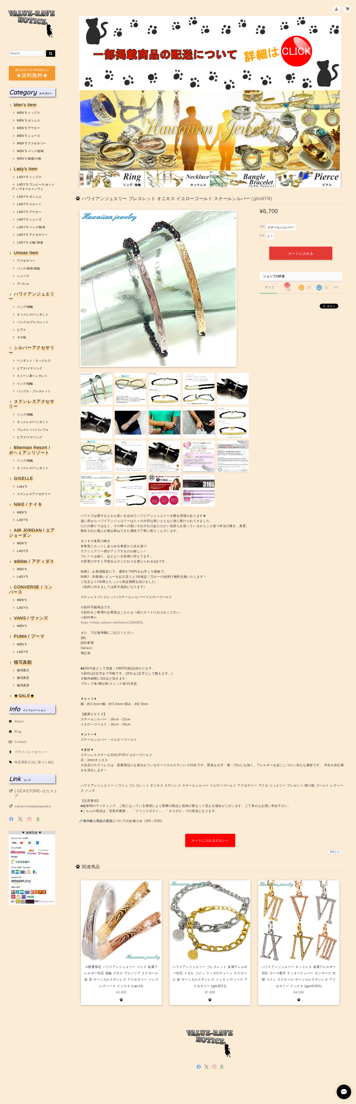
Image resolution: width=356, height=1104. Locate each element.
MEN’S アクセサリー (31, 143)
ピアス (21, 330)
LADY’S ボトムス (29, 196)
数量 (262, 235)
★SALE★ (24, 695)
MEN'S (22, 512)
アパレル (23, 283)
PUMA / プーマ (29, 636)
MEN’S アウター (28, 128)
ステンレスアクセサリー (31, 404)
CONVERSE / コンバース (31, 589)
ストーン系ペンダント (32, 376)
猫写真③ (23, 685)
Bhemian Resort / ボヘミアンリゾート (29, 450)
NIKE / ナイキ (28, 504)
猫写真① (23, 670)
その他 (21, 337)
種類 (262, 226)
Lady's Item (26, 169)
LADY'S (22, 520)
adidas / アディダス (34, 561)
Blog (18, 731)
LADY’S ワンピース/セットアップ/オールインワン (33, 187)
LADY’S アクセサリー (32, 234)
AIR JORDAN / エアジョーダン (32, 532)
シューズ (23, 276)
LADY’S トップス (29, 177)
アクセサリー (26, 260)
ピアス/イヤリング (29, 368)
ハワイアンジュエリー (31, 296)
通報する (335, 851)
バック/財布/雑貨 (28, 268)
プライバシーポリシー (31, 752)
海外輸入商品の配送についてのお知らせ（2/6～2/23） (123, 821)
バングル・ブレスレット (34, 391)
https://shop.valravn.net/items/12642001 (112, 622)
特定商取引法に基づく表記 (34, 762)
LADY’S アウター (29, 212)
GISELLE (23, 478)
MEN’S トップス (28, 112)
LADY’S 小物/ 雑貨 (30, 242)
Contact (21, 742)
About (19, 721)
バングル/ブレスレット (32, 322)
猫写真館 (23, 662)
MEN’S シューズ (28, 136)
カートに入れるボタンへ (210, 840)
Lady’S (22, 486)
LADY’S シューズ (29, 219)
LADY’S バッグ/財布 (31, 227)
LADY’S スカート (29, 204)
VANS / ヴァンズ (31, 618)
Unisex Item (26, 253)
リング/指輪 (25, 306)
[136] (287, 283)
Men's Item (25, 105)
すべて (270, 287)
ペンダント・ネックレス (34, 360)
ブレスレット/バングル (32, 429)
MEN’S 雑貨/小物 (29, 158)
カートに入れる (300, 253)
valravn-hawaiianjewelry (33, 806)
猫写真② (23, 678)
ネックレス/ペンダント (32, 314)
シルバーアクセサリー (31, 350)
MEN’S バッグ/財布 (30, 151)
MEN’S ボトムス (28, 120)
